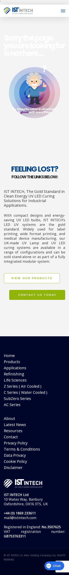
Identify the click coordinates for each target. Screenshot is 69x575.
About (9, 418)
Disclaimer (13, 467)
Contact (11, 436)
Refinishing (14, 374)
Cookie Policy (15, 461)
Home (9, 355)
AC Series (12, 404)
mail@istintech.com (20, 517)
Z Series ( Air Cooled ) (22, 386)
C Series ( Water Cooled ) (25, 392)
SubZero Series (17, 398)
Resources (13, 430)
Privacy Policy (16, 443)
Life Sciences (15, 380)
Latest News (15, 424)
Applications (15, 367)
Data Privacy (15, 455)
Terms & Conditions (22, 449)
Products (12, 361)
